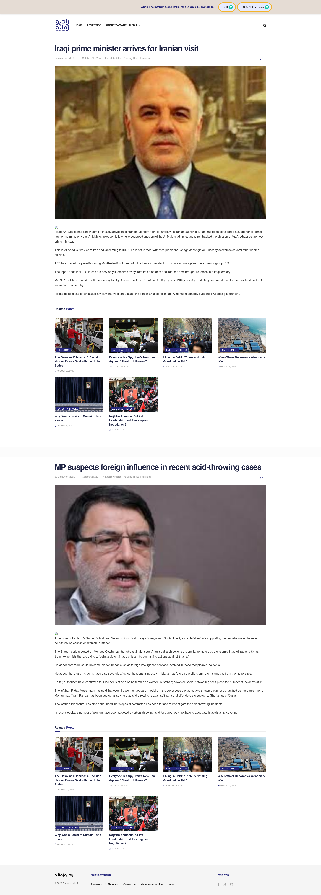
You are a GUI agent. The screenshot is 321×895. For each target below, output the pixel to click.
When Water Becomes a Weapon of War (241, 359)
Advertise (94, 25)
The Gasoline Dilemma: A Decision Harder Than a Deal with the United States (78, 361)
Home (78, 25)
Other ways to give (152, 884)
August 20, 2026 (65, 370)
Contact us (129, 884)
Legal (171, 884)
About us (113, 884)
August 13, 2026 (173, 366)
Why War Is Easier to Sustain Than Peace (78, 418)
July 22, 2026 (117, 429)
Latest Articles (113, 58)
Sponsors (96, 884)
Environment (229, 349)
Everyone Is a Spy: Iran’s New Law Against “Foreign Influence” (132, 359)
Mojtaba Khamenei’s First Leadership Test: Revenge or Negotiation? (128, 420)
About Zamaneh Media (121, 25)
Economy (63, 349)
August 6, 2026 (227, 366)
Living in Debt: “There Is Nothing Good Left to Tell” (185, 359)
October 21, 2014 (91, 58)
